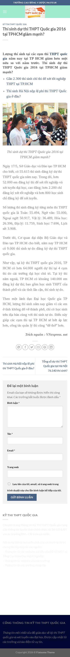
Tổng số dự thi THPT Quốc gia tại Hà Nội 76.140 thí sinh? (54, 366)
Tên (10, 433)
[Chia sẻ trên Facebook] (25, 347)
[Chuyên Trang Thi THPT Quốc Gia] (35, 11)
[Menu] (5, 11)
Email (11, 450)
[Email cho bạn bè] (38, 347)
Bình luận (13, 402)
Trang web (13, 467)
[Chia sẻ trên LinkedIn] (51, 347)
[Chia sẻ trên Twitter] (32, 347)
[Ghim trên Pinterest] (45, 347)
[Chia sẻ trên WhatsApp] (19, 347)
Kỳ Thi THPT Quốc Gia (15, 24)
